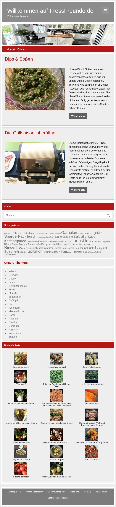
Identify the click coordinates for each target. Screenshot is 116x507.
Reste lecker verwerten (81, 244)
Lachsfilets (95, 241)
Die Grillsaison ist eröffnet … (33, 132)
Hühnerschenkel (63, 236)
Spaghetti (11, 251)
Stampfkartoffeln (52, 252)
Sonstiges (14, 326)
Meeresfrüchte (16, 311)
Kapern (93, 236)
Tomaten (67, 251)
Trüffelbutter (10, 254)
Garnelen (69, 232)
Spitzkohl (35, 251)
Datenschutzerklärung (58, 498)
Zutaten (13, 337)
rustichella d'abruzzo (43, 248)
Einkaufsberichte (18, 286)
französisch (15, 297)
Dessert (13, 278)
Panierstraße (34, 244)
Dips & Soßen (19, 59)
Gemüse (81, 233)
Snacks (13, 322)
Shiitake (89, 247)
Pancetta (23, 244)
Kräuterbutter (58, 242)
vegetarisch (15, 329)
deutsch (13, 282)
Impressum (101, 492)
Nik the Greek (11, 244)
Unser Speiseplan (34, 492)
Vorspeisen (15, 333)
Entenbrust (29, 233)
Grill (11, 304)
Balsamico (18, 233)
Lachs (67, 241)
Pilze (58, 244)
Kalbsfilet (80, 236)
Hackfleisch (27, 236)
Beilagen (13, 275)
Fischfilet (44, 233)
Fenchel (38, 233)
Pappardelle (48, 244)
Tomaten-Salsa (81, 252)
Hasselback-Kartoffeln (45, 237)
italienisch (14, 307)
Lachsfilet (80, 240)
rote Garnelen (27, 248)
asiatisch (13, 271)
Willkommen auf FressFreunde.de (50, 10)
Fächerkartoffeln (54, 233)
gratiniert (89, 233)
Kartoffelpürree (32, 242)
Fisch (12, 289)
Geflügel (13, 300)
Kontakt (87, 492)
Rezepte (13, 318)
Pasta (12, 315)
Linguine (106, 241)
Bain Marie (8, 233)
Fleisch (13, 293)
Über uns (74, 492)
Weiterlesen (78, 116)
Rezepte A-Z (15, 492)
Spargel (23, 252)
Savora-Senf (60, 248)
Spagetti (100, 247)
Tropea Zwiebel (95, 252)
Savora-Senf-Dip (75, 248)
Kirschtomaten (45, 241)
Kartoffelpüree (15, 241)
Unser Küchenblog (57, 492)
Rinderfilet (13, 247)
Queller (64, 244)
